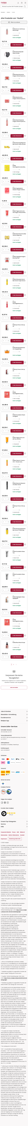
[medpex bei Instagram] (5, 802)
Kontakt (22, 835)
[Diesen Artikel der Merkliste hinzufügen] (25, 45)
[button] (11, 664)
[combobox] (14, 6)
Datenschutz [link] (4, 835)
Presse (14, 832)
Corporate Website (6, 832)
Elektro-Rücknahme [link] (14, 835)
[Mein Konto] (18, 3)
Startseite (3, 12)
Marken (8, 12)
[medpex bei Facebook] (2, 802)
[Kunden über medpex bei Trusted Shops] (9, 813)
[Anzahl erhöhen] (8, 45)
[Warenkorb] (22, 3)
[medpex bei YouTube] (8, 802)
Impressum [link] (4, 839)
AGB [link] (18, 832)
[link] (3, 791)
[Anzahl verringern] (3, 45)
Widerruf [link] (22, 832)
